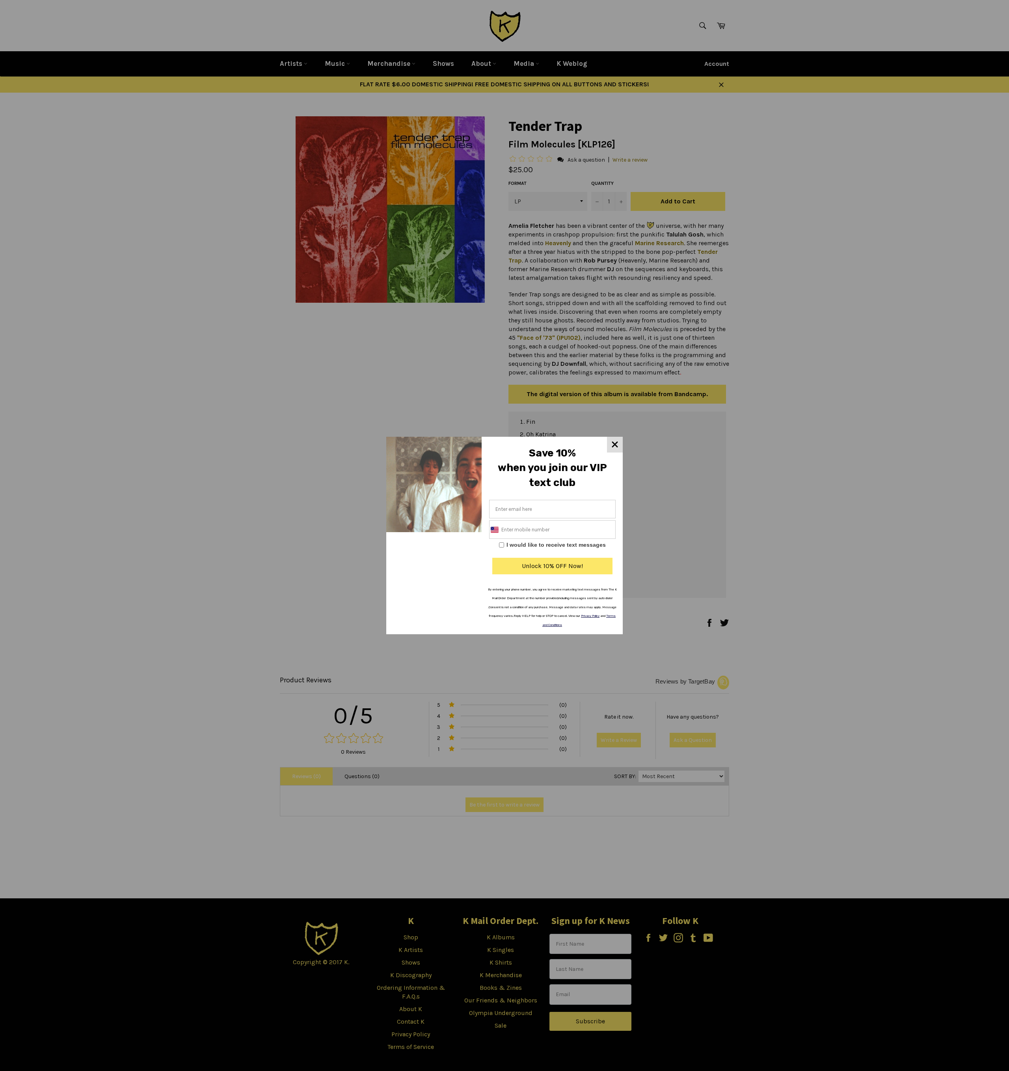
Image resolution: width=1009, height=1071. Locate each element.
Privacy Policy (590, 616)
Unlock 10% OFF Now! (552, 566)
